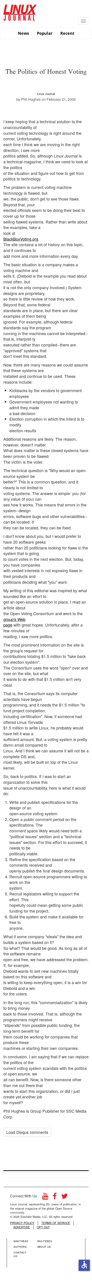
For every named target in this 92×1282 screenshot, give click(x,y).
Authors (20, 1246)
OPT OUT (43, 1227)
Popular (44, 33)
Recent (67, 33)
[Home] (20, 11)
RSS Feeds (44, 1241)
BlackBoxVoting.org (20, 239)
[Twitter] (64, 1197)
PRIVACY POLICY (22, 1223)
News (23, 33)
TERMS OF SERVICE (55, 1223)
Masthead (21, 1241)
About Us (44, 1246)
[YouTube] (45, 1197)
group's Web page (14, 622)
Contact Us (20, 1254)
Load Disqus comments (27, 1132)
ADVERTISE (21, 1227)
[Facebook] (55, 1197)
